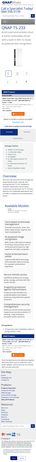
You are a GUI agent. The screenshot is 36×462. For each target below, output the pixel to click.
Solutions (4, 412)
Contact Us (5, 380)
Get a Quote (18, 114)
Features (27, 132)
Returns (4, 417)
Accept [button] (14, 458)
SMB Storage (6, 393)
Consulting (5, 419)
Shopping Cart (6, 378)
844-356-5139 (10, 11)
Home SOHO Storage (8, 395)
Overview (9, 132)
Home (3, 375)
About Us (4, 408)
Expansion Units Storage (10, 397)
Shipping (4, 415)
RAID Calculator (6, 422)
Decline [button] (22, 458)
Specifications (18, 138)
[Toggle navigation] (5, 22)
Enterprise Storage (8, 390)
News (3, 410)
